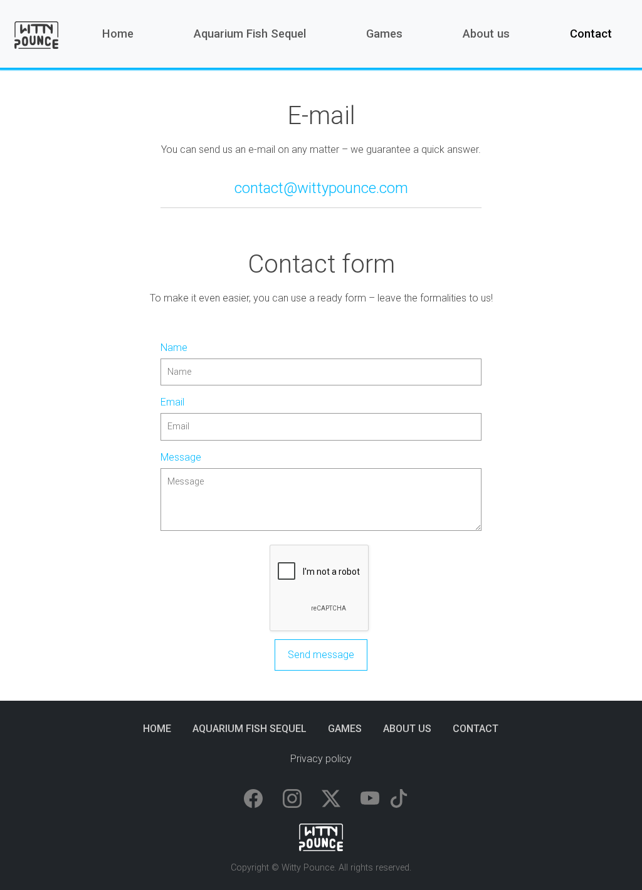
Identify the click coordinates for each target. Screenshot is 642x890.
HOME (157, 729)
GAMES (345, 729)
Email (172, 402)
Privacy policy (321, 759)
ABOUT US (407, 729)
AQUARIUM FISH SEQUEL (249, 729)
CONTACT (475, 729)
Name (173, 347)
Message (180, 457)
